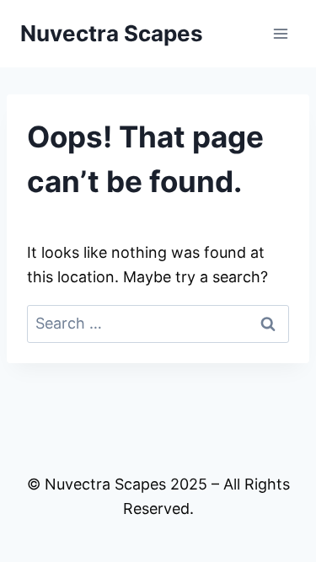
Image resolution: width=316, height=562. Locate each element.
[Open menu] (280, 33)
